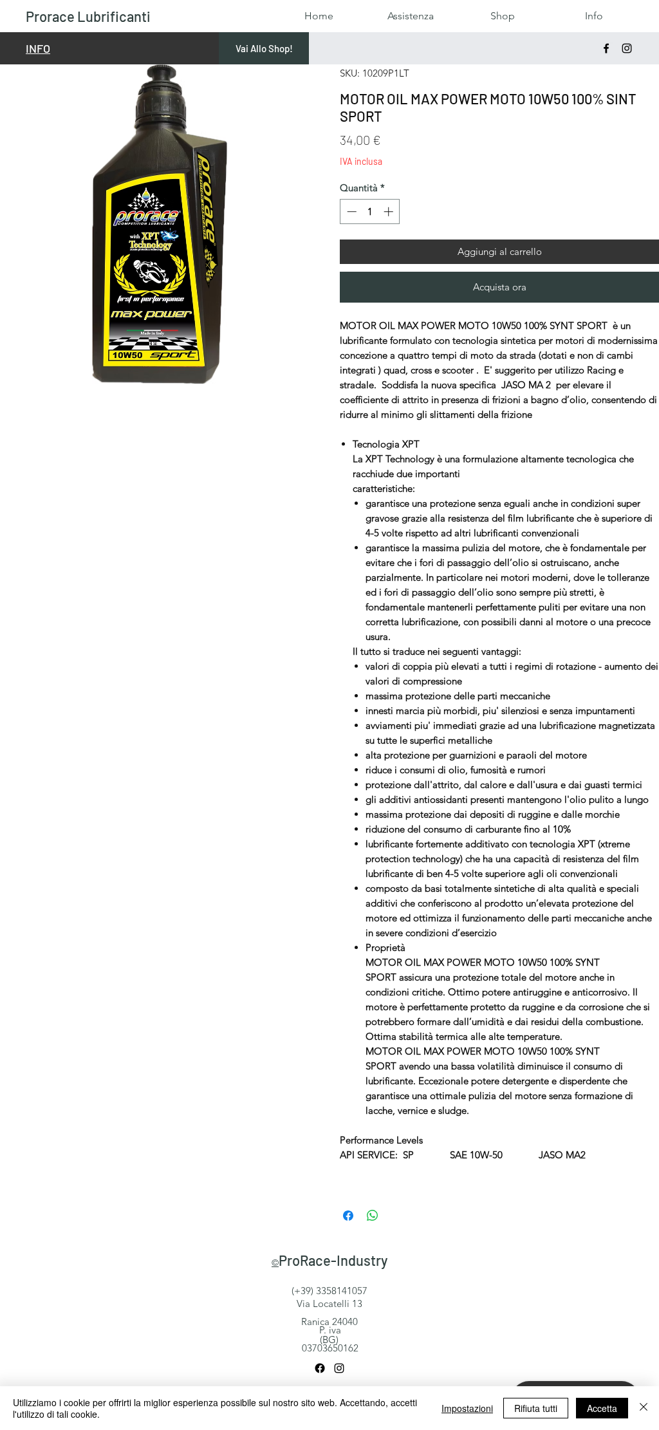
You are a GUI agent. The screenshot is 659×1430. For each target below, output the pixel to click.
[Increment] (389, 211)
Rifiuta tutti (535, 1408)
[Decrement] (350, 211)
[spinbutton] (370, 211)
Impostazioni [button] (467, 1408)
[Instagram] (626, 48)
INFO (38, 48)
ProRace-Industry (333, 1260)
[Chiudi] (643, 1408)
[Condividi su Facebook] (348, 1215)
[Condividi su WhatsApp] (372, 1215)
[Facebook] (606, 48)
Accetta (602, 1408)
